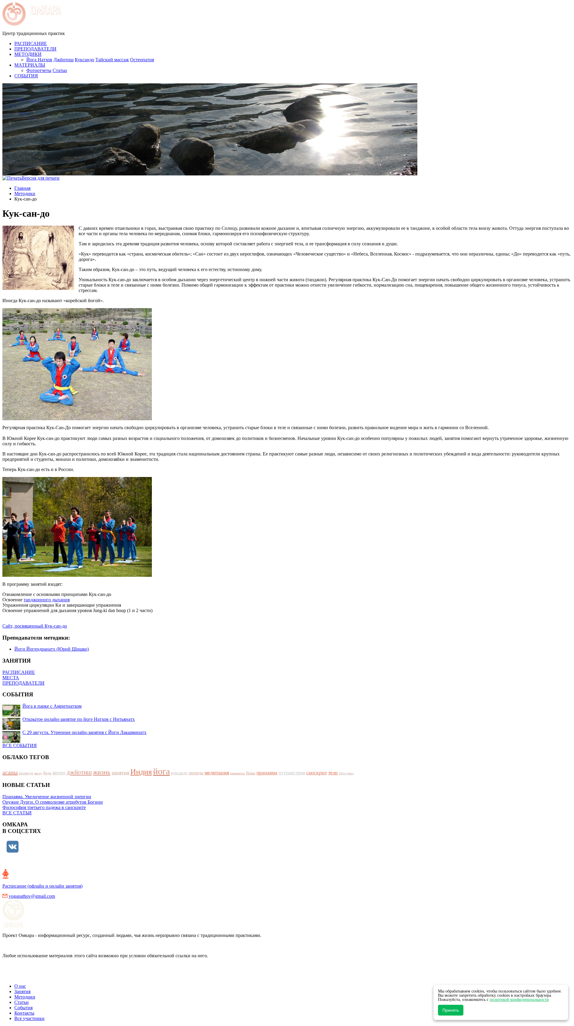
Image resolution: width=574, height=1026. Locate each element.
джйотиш (79, 772)
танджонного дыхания (47, 599)
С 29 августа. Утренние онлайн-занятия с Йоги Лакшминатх (84, 732)
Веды (47, 773)
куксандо (179, 773)
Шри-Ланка (346, 773)
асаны (10, 772)
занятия (120, 773)
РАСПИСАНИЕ (18, 672)
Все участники (29, 1018)
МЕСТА (10, 677)
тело (333, 773)
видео (59, 773)
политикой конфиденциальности (519, 999)
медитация (216, 773)
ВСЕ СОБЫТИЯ (19, 745)
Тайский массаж (112, 59)
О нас (20, 986)
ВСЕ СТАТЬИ (17, 812)
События (23, 1007)
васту (38, 773)
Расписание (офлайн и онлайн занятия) (42, 886)
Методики (24, 193)
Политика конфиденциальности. (35, 975)
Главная (22, 188)
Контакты (24, 1013)
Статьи (60, 70)
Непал (250, 773)
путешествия (292, 772)
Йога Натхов (39, 59)
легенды (196, 773)
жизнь (101, 772)
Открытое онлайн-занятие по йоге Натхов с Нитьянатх (78, 719)
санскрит (316, 773)
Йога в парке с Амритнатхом (52, 706)
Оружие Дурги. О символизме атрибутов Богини (52, 802)
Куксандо (84, 59)
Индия (141, 771)
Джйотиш (64, 59)
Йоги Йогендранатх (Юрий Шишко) (51, 649)
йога (161, 771)
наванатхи (237, 773)
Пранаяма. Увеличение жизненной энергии (46, 796)
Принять (450, 1010)
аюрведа (26, 773)
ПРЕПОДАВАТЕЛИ (23, 683)
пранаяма (267, 773)
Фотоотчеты (38, 70)
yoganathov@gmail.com (32, 896)
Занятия (22, 991)
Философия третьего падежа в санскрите (44, 807)
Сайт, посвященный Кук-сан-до (34, 626)
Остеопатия (142, 59)
